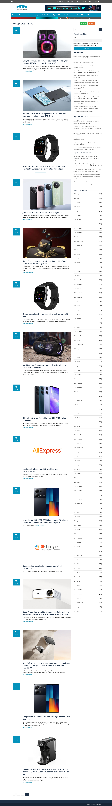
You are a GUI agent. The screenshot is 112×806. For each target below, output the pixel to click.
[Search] (100, 29)
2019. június (77, 564)
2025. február (77, 271)
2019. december (78, 538)
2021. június (77, 460)
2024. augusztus (78, 297)
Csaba (75, 164)
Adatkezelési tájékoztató (94, 804)
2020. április (77, 521)
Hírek (43, 15)
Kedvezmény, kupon (33, 15)
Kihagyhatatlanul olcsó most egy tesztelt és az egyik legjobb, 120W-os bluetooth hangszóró (45, 62)
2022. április (77, 417)
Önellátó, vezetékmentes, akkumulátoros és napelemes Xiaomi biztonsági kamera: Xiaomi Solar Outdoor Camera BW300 (46, 665)
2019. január (77, 585)
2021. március (77, 473)
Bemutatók (22, 15)
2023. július (76, 353)
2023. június (77, 357)
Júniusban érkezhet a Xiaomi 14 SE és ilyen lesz (43, 212)
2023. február (77, 374)
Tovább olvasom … (28, 72)
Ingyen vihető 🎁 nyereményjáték (68, 18)
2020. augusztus (78, 503)
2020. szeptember (78, 499)
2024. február (77, 323)
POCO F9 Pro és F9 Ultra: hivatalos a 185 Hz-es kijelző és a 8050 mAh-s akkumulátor (86, 61)
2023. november (78, 336)
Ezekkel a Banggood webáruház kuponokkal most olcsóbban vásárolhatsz (86, 143)
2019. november (78, 542)
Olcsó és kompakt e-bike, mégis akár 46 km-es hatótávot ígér (86, 76)
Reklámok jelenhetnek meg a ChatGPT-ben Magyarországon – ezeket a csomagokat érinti (86, 107)
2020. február (77, 529)
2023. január (77, 379)
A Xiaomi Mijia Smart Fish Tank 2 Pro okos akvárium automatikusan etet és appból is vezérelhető (87, 97)
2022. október (77, 392)
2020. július (76, 508)
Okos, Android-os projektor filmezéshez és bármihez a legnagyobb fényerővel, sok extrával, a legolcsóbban (46, 613)
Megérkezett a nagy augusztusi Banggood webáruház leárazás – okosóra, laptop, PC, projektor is (87, 128)
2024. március (77, 318)
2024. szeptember (78, 293)
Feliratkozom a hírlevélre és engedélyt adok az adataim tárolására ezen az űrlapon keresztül (86, 44)
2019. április (77, 572)
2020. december (78, 486)
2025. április (77, 262)
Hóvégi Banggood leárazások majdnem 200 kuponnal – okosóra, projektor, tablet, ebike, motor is (87, 148)
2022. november (78, 387)
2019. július (76, 559)
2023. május (77, 361)
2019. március (77, 577)
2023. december (78, 331)
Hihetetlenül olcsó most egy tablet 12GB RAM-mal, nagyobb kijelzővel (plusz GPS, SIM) (44, 114)
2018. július (76, 611)
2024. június (77, 305)
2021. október (77, 443)
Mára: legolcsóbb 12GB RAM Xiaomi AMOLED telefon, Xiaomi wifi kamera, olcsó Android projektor (45, 521)
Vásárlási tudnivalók (83, 15)
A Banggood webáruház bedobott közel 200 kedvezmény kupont (85, 138)
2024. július (76, 301)
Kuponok (24, 18)
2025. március (77, 267)
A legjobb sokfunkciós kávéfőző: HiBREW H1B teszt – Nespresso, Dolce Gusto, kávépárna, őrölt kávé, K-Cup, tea (46, 771)
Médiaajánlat (93, 1)
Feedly (84, 23)
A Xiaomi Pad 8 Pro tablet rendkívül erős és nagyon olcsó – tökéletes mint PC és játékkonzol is (87, 71)
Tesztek (14, 15)
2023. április (77, 366)
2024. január (77, 327)
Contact (78, 1)
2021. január (77, 482)
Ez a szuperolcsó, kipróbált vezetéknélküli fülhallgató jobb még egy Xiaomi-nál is (87, 92)
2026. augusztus (78, 194)
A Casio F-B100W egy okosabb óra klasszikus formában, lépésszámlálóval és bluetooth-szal (86, 81)
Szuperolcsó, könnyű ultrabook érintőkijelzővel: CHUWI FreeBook (86, 102)
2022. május (77, 413)
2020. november (78, 490)
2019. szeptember (78, 551)
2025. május (77, 258)
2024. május (77, 310)
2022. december (78, 383)
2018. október (77, 598)
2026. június (77, 202)
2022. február (77, 426)
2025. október (77, 237)
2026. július (76, 198)
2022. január (77, 430)
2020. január (77, 533)
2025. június (77, 254)
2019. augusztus (78, 555)
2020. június (77, 512)
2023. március (77, 370)
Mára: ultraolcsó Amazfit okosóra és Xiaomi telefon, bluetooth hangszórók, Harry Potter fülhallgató (45, 167)
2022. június (77, 409)
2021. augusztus (78, 452)
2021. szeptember (78, 447)
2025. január (77, 275)
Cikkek (49, 15)
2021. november (78, 439)
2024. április (77, 314)
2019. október (77, 546)
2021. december (78, 435)
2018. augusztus (78, 607)
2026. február (77, 219)
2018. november (78, 594)
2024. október (77, 288)
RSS (92, 23)
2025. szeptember (78, 241)
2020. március (77, 525)
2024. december (78, 280)
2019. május (77, 568)
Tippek (54, 15)
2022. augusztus (78, 400)
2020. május (77, 516)
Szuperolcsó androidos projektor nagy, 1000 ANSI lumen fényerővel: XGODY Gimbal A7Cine (87, 176)
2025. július (76, 249)
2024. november (78, 284)
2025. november (78, 232)
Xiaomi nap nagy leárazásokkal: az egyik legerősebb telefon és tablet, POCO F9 (87, 57)
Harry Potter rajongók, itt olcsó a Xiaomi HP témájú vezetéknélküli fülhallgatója (45, 262)
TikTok (47, 18)
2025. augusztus (78, 245)
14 (22, 794)
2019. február (77, 581)
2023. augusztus (78, 348)
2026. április (77, 211)
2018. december (78, 589)
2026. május (77, 206)
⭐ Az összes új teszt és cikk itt (90, 18)
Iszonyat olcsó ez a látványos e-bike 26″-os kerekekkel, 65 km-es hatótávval (85, 112)
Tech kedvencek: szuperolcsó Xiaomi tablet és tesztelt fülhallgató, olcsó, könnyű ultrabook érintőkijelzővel (86, 87)
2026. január (77, 224)
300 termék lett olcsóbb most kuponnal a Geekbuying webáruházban (88, 133)
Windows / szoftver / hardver (66, 15)
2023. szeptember (78, 344)
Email (75, 37)
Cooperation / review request (65, 1)
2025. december (78, 228)
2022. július (76, 404)
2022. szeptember (78, 396)
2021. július (76, 456)
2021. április (77, 469)
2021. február (77, 478)
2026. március (77, 215)
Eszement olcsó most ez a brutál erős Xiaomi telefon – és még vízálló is (87, 66)
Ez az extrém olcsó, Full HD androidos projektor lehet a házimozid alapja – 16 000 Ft (86, 158)
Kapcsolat (85, 1)
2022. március (77, 422)
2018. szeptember (78, 602)
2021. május (77, 465)
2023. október (77, 340)
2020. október (77, 495)
